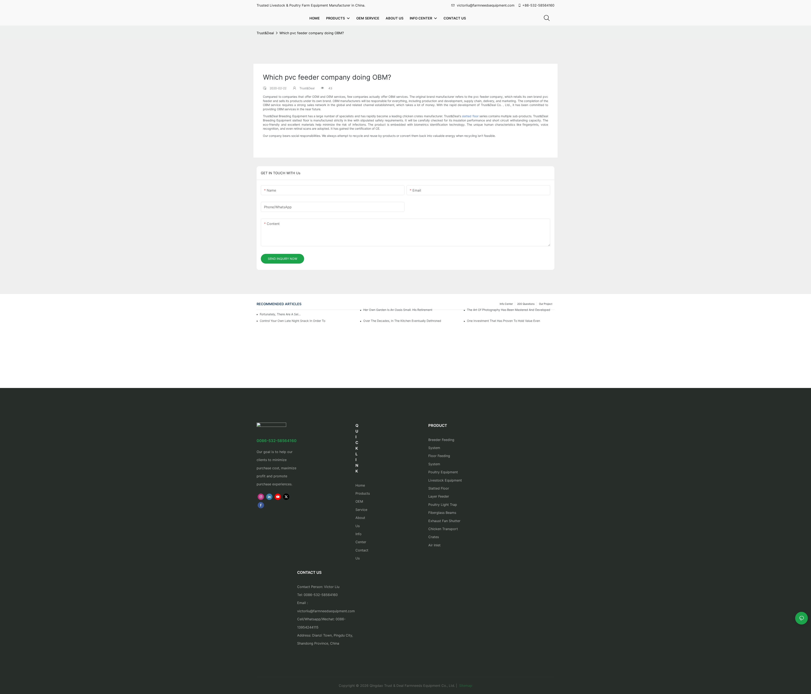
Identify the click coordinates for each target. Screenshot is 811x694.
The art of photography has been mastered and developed (508, 310)
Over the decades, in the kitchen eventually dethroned (402, 321)
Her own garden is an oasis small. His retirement (397, 310)
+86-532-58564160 (538, 5)
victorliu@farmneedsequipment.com (485, 5)
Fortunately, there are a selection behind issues (281, 314)
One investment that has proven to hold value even (503, 321)
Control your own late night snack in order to (292, 321)
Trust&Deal (265, 33)
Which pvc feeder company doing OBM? (311, 33)
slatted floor (470, 116)
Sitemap (465, 685)
